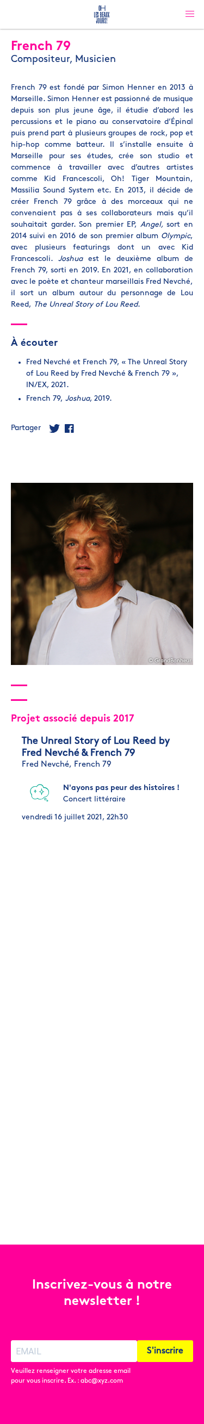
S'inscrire (165, 1351)
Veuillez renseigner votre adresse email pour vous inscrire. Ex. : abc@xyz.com (71, 1376)
